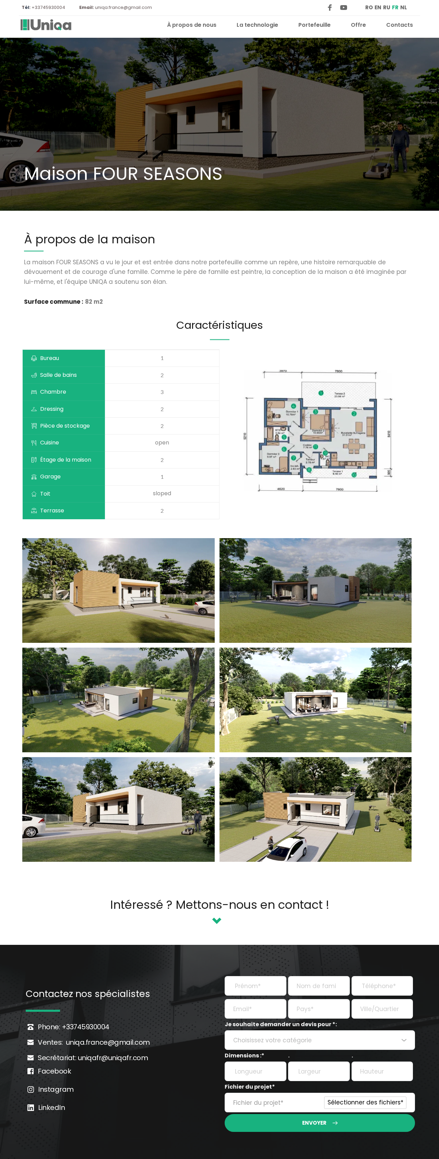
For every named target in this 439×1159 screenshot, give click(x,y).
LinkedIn (51, 1107)
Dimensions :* (244, 1055)
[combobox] (320, 1040)
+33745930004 (47, 7)
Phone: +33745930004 (74, 1027)
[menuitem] (191, 25)
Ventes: (50, 1042)
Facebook (54, 1071)
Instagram (56, 1089)
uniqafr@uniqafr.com (112, 1058)
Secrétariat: (57, 1058)
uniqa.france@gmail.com (123, 7)
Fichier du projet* (250, 1087)
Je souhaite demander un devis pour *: (281, 1024)
